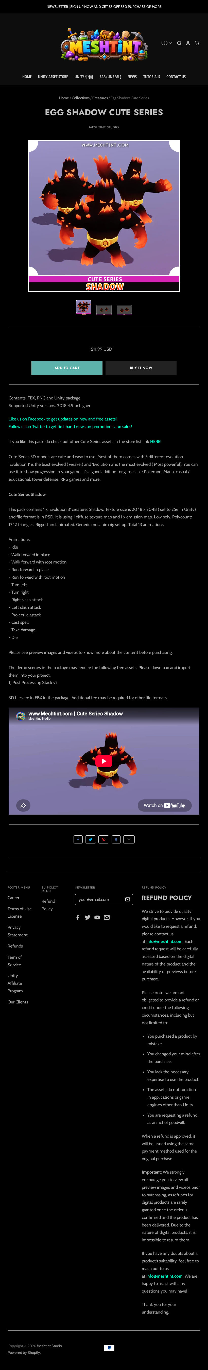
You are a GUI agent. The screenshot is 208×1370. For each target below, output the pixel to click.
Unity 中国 (84, 76)
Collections (81, 98)
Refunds (15, 946)
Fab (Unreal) (110, 76)
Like (78, 839)
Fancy (116, 839)
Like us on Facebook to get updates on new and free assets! (63, 418)
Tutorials (151, 76)
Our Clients (18, 1001)
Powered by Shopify (24, 1352)
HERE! (155, 441)
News (132, 76)
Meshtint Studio (104, 127)
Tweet (90, 839)
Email (129, 839)
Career (13, 897)
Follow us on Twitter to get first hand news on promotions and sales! (70, 426)
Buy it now (141, 367)
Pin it (103, 839)
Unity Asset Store (53, 76)
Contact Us (176, 76)
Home (27, 76)
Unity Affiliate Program (15, 983)
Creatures (100, 98)
